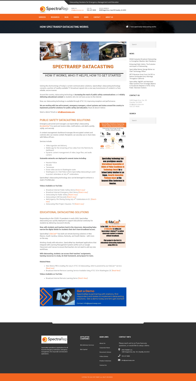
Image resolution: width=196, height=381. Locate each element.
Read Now (116, 271)
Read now (50, 268)
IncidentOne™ (45, 126)
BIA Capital (83, 349)
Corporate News (105, 347)
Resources (55, 17)
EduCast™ (53, 234)
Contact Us (103, 365)
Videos (76, 17)
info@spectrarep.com (77, 10)
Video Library (104, 356)
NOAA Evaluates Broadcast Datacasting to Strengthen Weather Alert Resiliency (142, 60)
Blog (66, 17)
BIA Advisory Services (87, 345)
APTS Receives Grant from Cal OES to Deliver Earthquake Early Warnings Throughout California (142, 77)
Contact (97, 17)
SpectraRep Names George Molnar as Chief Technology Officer (142, 70)
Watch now (80, 190)
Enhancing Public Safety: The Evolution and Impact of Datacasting (142, 65)
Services (42, 17)
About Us (109, 17)
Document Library (105, 352)
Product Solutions (105, 360)
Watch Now (83, 278)
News (86, 17)
